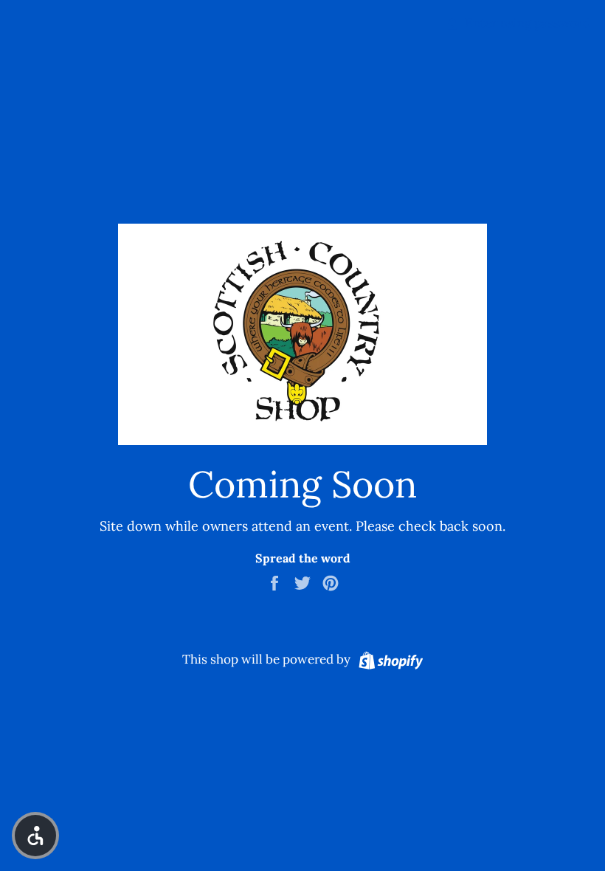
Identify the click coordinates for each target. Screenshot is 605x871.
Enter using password (526, 23)
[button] (35, 835)
